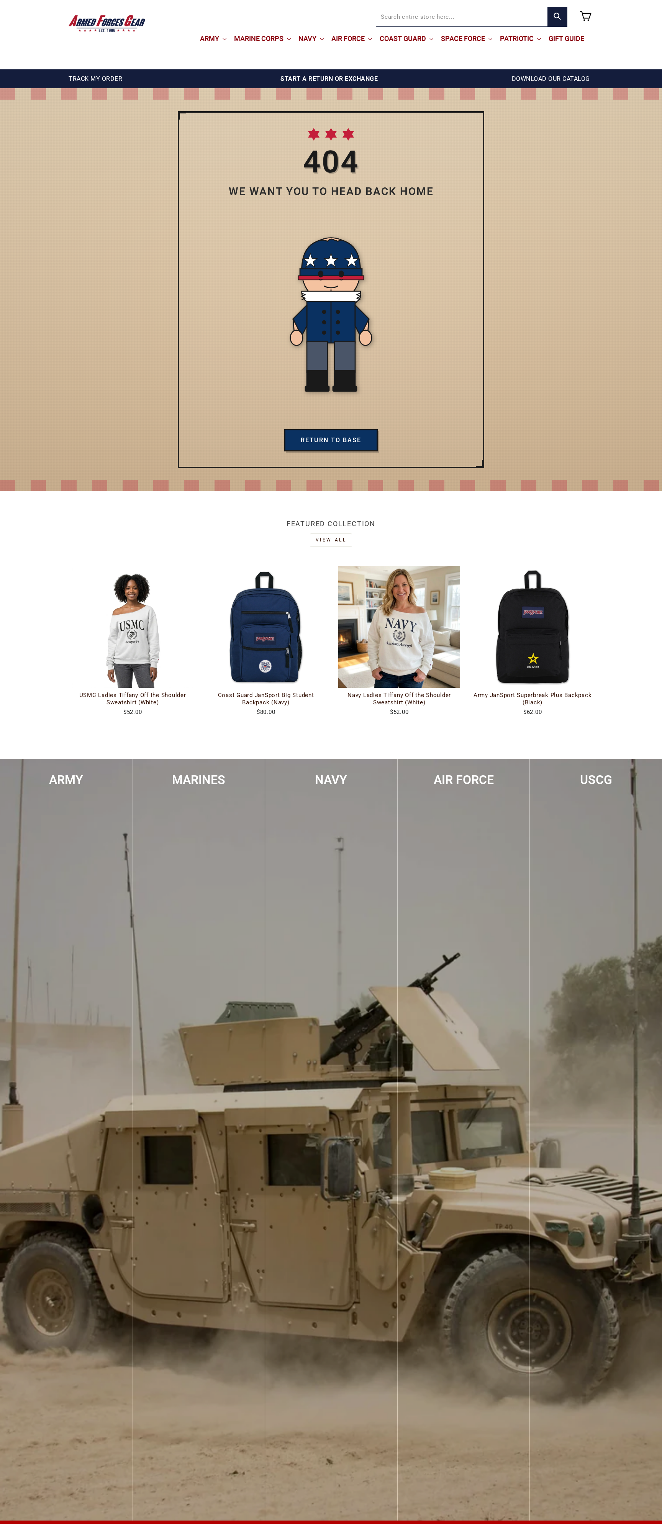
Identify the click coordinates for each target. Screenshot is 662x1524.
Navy (308, 38)
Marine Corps (259, 38)
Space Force (464, 38)
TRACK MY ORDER (95, 78)
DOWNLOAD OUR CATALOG (551, 78)
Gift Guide (566, 38)
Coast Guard (404, 38)
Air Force (348, 38)
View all (331, 540)
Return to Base (331, 440)
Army (210, 38)
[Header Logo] (107, 23)
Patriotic (517, 38)
